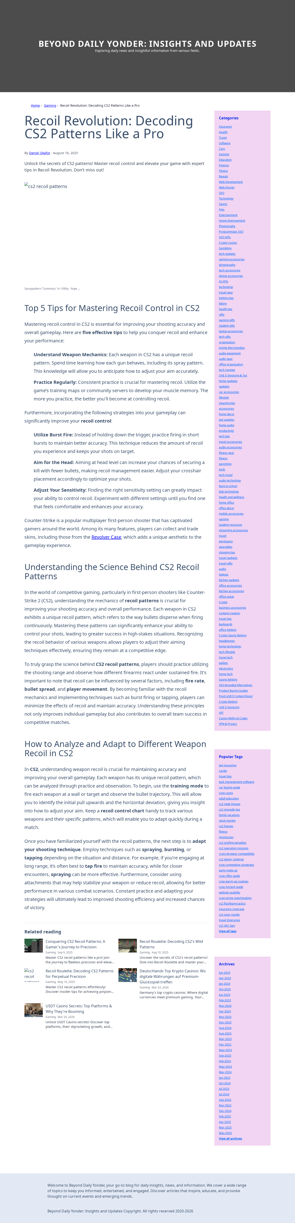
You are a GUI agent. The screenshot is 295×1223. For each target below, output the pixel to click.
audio (222, 569)
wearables (225, 547)
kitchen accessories (231, 591)
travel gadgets (228, 558)
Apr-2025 (225, 1122)
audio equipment (230, 353)
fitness (223, 458)
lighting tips (226, 298)
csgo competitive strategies (236, 865)
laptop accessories (231, 331)
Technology (226, 198)
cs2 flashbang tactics (232, 903)
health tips (225, 309)
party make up (228, 870)
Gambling (225, 248)
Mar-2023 (225, 1039)
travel (222, 536)
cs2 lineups (226, 826)
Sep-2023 (225, 1056)
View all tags (227, 931)
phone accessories (231, 276)
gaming (224, 519)
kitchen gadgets (229, 580)
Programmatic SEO (231, 232)
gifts (221, 315)
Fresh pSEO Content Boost (236, 696)
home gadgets (228, 381)
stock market (227, 821)
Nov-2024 (225, 1006)
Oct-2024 (225, 1083)
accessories (226, 409)
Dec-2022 (225, 1045)
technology (226, 287)
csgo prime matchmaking (235, 898)
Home (35, 105)
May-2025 (225, 1133)
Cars (222, 149)
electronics (226, 668)
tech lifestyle (227, 652)
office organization (231, 364)
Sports (223, 204)
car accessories (229, 392)
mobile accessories (231, 514)
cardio (223, 771)
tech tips (224, 436)
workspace (226, 541)
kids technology (229, 492)
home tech (226, 674)
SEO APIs (225, 237)
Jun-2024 (224, 973)
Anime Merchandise (232, 348)
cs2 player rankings (231, 859)
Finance (224, 165)
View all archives (230, 1139)
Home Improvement (232, 221)
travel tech (226, 657)
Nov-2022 (225, 1105)
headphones (227, 641)
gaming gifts (227, 320)
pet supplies (226, 420)
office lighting (227, 630)
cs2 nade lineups (229, 804)
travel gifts (226, 563)
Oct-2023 (225, 989)
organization (227, 342)
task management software (236, 782)
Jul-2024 (224, 1094)
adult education (229, 798)
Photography (227, 226)
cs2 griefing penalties (232, 843)
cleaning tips (227, 403)
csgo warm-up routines (233, 881)
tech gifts (225, 337)
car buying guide (229, 787)
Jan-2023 (224, 1078)
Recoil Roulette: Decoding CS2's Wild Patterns (171, 944)
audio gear (226, 359)
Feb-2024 (225, 1061)
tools (222, 469)
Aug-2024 (225, 1028)
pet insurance (227, 765)
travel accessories (230, 442)
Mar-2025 (225, 1127)
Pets (221, 210)
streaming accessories (233, 530)
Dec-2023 (225, 1022)
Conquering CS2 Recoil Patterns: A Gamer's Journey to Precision (75, 944)
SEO (221, 193)
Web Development (231, 182)
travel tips (225, 619)
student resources (230, 525)
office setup (226, 597)
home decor (226, 414)
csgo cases (226, 793)
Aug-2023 (225, 1033)
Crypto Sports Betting (232, 635)
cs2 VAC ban (227, 926)
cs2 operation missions (233, 848)
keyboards (225, 624)
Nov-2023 (225, 1017)
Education (225, 160)
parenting (225, 464)
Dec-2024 (225, 1111)
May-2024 (225, 1067)
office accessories (230, 586)
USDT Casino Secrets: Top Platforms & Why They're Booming (79, 1008)
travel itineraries (229, 920)
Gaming (50, 105)
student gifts (227, 326)
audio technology (230, 480)
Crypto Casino (228, 243)
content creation (229, 613)
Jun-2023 (224, 995)
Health (223, 132)
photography (227, 265)
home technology (230, 646)
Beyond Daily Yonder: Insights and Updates (147, 43)
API (221, 713)
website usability (229, 892)
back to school (228, 486)
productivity (226, 431)
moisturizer (226, 837)
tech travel (226, 475)
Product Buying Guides (233, 691)
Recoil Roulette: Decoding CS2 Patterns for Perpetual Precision (80, 973)
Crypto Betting (228, 702)
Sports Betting (228, 680)
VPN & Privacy (228, 724)
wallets (223, 663)
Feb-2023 (225, 1000)
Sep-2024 (225, 1100)
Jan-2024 (224, 984)
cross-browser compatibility (236, 854)
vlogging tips (227, 552)
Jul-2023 (224, 1089)
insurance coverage (231, 909)
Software (224, 143)
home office (226, 503)
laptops (223, 574)
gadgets (224, 386)
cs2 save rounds (229, 915)
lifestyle (224, 398)
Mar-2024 (225, 1072)
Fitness (223, 171)
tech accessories (229, 270)
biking (223, 304)
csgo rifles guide (229, 876)
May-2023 (225, 1050)
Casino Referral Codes (233, 718)
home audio (226, 425)
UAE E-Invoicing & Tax (233, 375)
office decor (226, 508)
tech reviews (227, 370)
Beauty (223, 176)
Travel (223, 138)
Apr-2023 (225, 978)
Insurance (225, 127)
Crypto (223, 602)
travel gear (226, 292)
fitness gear (226, 453)
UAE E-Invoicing (229, 707)
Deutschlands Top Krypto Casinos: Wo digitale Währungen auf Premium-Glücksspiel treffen (173, 976)
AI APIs (223, 281)
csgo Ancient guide (231, 887)
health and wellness (231, 497)
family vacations (229, 815)
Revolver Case (106, 537)
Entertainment (228, 215)
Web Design (226, 187)
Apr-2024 (225, 1011)
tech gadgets (227, 254)
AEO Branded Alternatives (235, 685)
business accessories (232, 608)
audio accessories (230, 447)
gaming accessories (232, 259)
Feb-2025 (225, 1116)
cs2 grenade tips (229, 809)
